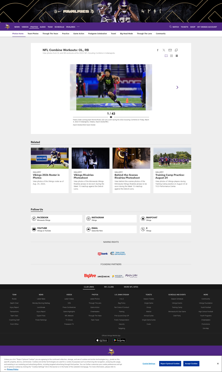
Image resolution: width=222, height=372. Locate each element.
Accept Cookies (191, 364)
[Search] (170, 26)
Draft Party (177, 315)
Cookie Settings (149, 364)
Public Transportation (121, 320)
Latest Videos (69, 299)
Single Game (148, 303)
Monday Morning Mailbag (41, 303)
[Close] (218, 363)
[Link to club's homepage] (7, 26)
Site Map (206, 328)
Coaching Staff (14, 320)
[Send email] (170, 51)
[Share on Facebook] (158, 51)
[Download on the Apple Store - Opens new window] (101, 340)
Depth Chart (14, 303)
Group (149, 307)
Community (206, 299)
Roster (14, 299)
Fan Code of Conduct (121, 307)
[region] (111, 364)
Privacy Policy (12, 369)
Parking (121, 311)
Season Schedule (177, 299)
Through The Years (95, 315)
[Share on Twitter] (164, 51)
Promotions (206, 324)
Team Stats (14, 315)
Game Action (94, 307)
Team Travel (95, 320)
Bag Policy (121, 303)
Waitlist (148, 311)
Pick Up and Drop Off (121, 315)
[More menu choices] (78, 27)
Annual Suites (149, 315)
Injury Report (14, 307)
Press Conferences (69, 307)
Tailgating (121, 328)
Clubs (149, 324)
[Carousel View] (166, 56)
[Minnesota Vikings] (111, 352)
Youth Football (206, 307)
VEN (69, 303)
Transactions (14, 311)
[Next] (177, 87)
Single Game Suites (149, 320)
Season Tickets (149, 299)
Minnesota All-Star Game (177, 311)
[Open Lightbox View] (111, 96)
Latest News (41, 299)
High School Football (206, 311)
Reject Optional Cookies (170, 364)
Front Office (14, 324)
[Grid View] (171, 56)
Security (121, 324)
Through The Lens (95, 303)
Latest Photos (95, 299)
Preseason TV (69, 324)
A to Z (122, 299)
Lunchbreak (41, 307)
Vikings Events (177, 303)
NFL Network (69, 315)
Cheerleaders (94, 311)
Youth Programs (205, 315)
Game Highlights (69, 311)
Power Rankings (41, 320)
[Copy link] (176, 50)
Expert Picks (41, 315)
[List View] (176, 56)
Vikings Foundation (205, 303)
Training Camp (177, 307)
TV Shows (69, 320)
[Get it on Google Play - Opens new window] (119, 341)
